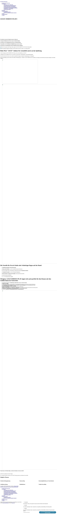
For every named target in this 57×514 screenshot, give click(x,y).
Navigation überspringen (3, 1)
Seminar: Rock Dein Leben (6, 488)
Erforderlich (26, 502)
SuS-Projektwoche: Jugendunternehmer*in (10, 490)
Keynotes (3, 495)
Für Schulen (4, 489)
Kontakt (3, 500)
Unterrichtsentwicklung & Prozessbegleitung (10, 492)
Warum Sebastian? (4, 499)
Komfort (25, 505)
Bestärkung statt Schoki (7, 497)
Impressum (13, 502)
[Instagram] (0, 0)
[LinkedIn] (1, 0)
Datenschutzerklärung (5, 502)
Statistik (25, 508)
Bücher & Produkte (5, 496)
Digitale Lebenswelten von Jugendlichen (9, 491)
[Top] (0, 513)
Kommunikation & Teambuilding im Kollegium (10, 493)
